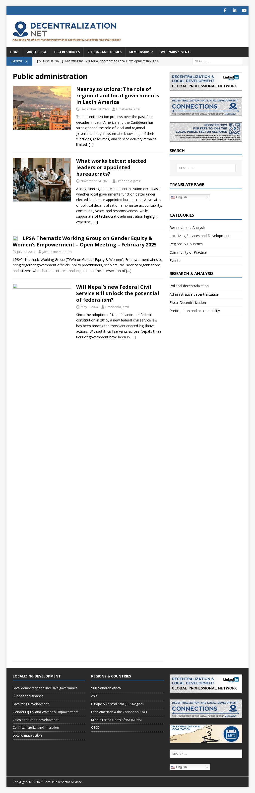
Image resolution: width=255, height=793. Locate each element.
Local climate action (27, 735)
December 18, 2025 (95, 109)
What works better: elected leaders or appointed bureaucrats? (111, 167)
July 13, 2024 (26, 251)
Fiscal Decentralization (188, 302)
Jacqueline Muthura (57, 251)
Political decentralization (189, 285)
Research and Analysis (187, 227)
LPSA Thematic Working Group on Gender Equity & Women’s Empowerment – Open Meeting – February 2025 (85, 241)
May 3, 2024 (89, 307)
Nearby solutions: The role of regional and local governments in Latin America (117, 95)
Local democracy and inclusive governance (45, 688)
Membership (139, 52)
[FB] (224, 10)
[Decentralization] (42, 108)
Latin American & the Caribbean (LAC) (119, 712)
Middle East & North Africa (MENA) (116, 719)
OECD (95, 727)
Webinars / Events (176, 52)
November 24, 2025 (95, 181)
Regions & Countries (186, 243)
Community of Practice (188, 252)
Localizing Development (31, 704)
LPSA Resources (67, 52)
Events (175, 260)
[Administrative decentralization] (42, 179)
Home (14, 52)
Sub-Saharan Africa (106, 688)
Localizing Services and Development (200, 235)
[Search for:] (217, 60)
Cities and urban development (36, 719)
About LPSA (36, 52)
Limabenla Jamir (128, 109)
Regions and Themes (104, 52)
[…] (91, 144)
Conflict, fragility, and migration (36, 727)
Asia (94, 696)
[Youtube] (244, 10)
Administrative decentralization (194, 294)
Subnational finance (28, 696)
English (181, 197)
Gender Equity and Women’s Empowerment (45, 712)
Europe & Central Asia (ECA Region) (117, 704)
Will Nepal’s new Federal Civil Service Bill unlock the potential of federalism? (117, 293)
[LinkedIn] (234, 10)
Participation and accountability (195, 310)
